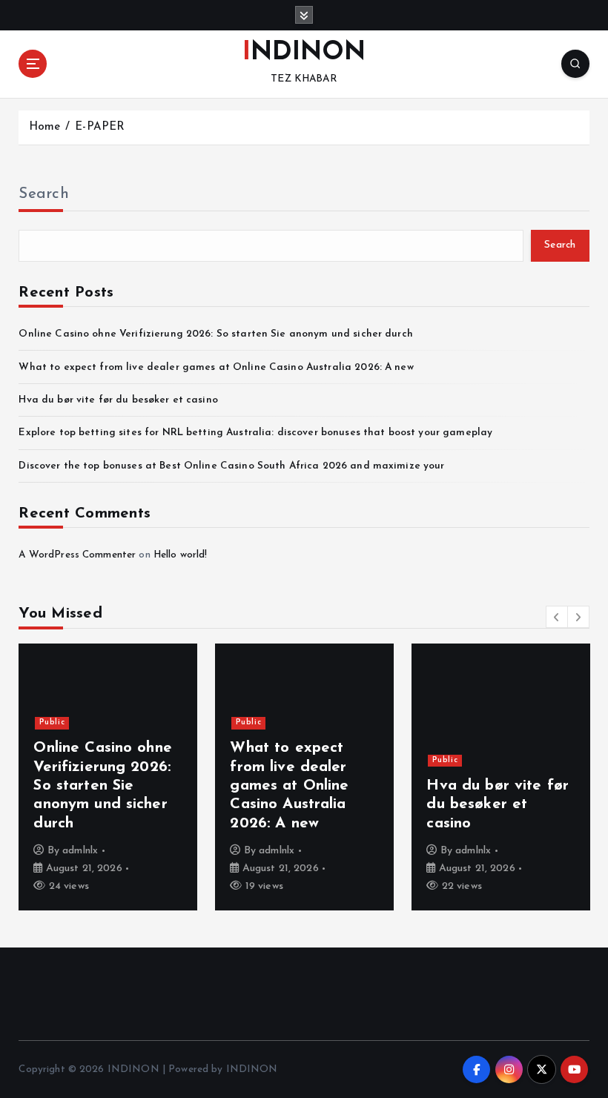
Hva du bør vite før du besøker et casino (118, 400)
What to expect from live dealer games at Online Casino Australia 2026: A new (216, 367)
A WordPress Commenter (77, 555)
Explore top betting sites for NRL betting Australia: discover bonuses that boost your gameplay (255, 432)
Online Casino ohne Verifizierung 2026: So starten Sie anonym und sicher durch (215, 334)
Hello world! (180, 555)
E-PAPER (100, 127)
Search (44, 194)
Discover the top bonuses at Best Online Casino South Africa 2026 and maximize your (231, 466)
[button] (557, 617)
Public (52, 722)
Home (45, 127)
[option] (108, 777)
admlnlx (80, 850)
